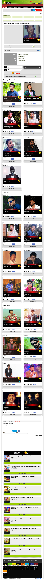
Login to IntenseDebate (14, 431)
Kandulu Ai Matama (27, 278)
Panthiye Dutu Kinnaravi (7, 110)
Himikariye (4, 363)
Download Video (22, 473)
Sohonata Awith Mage (27, 195)
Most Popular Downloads (33, 560)
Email (17, 432)
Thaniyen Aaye (5, 250)
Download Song (12, 106)
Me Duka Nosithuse (27, 222)
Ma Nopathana (5, 165)
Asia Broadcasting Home (16, 560)
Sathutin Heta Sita (27, 137)
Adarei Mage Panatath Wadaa (28, 308)
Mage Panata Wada (27, 250)
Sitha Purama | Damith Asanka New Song (9, 391)
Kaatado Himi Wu (6, 278)
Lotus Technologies (39, 578)
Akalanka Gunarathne (21, 56)
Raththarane (26, 391)
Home (4, 560)
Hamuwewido (26, 363)
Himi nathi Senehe (6, 308)
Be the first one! (17, 421)
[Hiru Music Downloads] (7, 2)
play (33, 46)
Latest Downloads (25, 560)
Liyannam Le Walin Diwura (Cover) (29, 82)
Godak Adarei (5, 335)
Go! (41, 13)
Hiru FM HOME (9, 560)
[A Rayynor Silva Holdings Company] (36, 2)
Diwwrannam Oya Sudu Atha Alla (8, 82)
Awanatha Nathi (5, 195)
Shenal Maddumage (21, 58)
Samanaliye (25, 110)
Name (4, 432)
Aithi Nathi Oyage (6, 137)
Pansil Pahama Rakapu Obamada (23, 54)
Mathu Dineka (26, 335)
